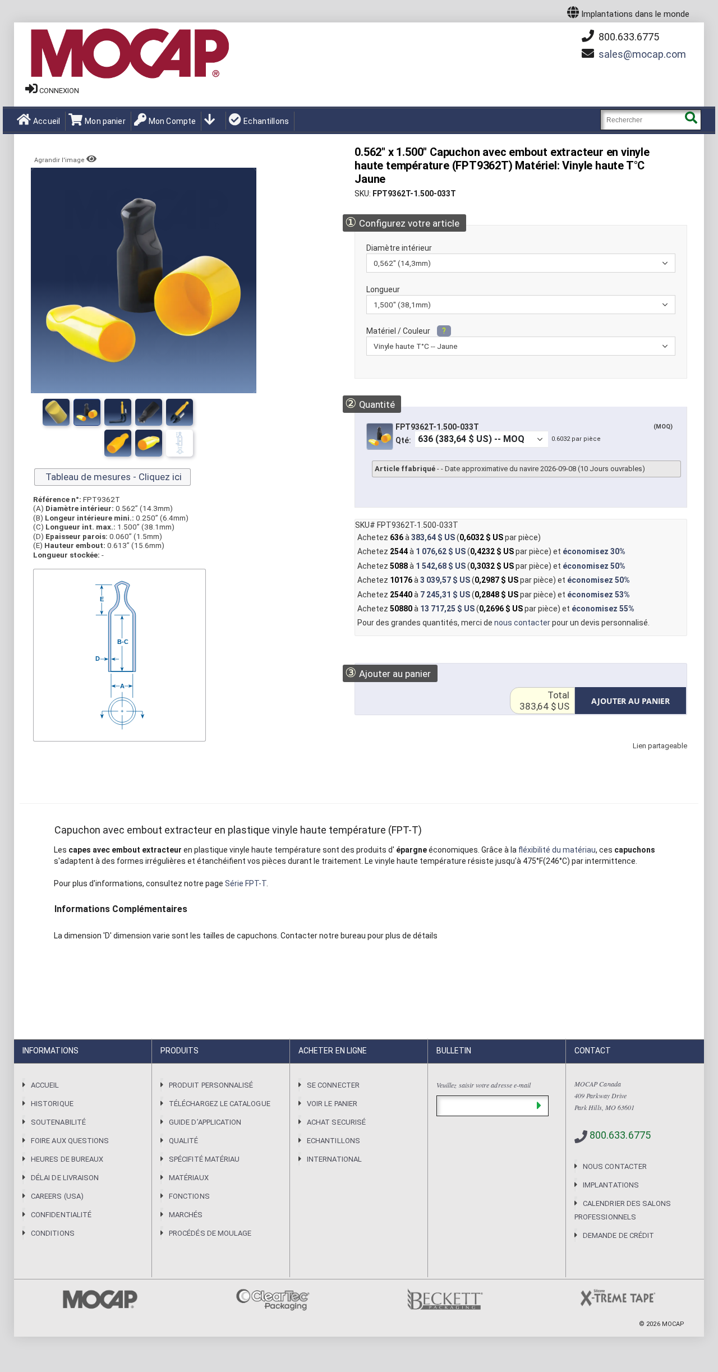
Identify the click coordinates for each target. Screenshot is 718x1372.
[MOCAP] (129, 54)
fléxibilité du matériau (557, 849)
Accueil (46, 121)
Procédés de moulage (210, 1233)
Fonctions (189, 1196)
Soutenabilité (58, 1122)
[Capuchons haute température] (117, 412)
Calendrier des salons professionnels (622, 1210)
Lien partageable (643, 757)
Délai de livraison (65, 1177)
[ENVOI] (539, 1106)
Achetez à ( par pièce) (449, 537)
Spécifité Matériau (204, 1159)
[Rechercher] (691, 120)
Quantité (369, 403)
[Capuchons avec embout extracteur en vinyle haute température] (148, 412)
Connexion (59, 90)
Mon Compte (172, 121)
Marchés (185, 1214)
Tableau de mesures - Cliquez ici (112, 476)
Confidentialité (61, 1214)
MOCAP (673, 1324)
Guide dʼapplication (205, 1122)
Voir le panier (332, 1103)
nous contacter (522, 622)
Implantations (611, 1185)
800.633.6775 (627, 37)
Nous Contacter (615, 1166)
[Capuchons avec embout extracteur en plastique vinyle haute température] (56, 412)
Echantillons (266, 121)
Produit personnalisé (211, 1085)
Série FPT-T (245, 883)
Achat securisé (336, 1122)
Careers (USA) (57, 1196)
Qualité (183, 1140)
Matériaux (189, 1177)
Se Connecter (333, 1085)
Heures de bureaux (67, 1159)
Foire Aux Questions (70, 1140)
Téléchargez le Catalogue (219, 1103)
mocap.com (642, 54)
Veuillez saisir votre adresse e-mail (483, 1084)
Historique (52, 1103)
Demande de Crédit (618, 1235)
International (334, 1159)
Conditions (53, 1233)
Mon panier (105, 121)
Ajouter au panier (388, 672)
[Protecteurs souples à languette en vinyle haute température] (86, 412)
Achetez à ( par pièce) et (491, 551)
